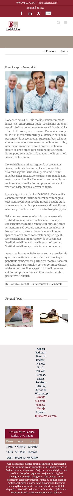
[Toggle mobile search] (58, 22)
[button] (8, 316)
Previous (51, 51)
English (31, 7)
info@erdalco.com (48, 2)
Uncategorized (39, 284)
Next (62, 51)
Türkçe (40, 7)
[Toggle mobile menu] (66, 22)
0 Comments (55, 284)
